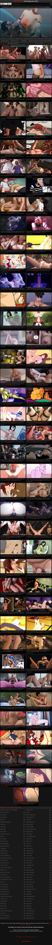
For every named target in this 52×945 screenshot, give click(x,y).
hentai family (30, 870)
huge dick (4, 404)
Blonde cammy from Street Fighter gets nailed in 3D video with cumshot (13, 586)
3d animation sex (13, 43)
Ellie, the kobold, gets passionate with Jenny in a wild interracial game (39, 395)
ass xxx (3, 518)
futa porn (22, 80)
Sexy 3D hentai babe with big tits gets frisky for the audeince (39, 776)
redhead (3, 500)
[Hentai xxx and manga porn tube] (1, 4)
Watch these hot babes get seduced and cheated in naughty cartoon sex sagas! (13, 700)
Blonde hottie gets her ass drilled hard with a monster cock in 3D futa (39, 433)
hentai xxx (43, 232)
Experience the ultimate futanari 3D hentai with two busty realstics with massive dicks (39, 700)
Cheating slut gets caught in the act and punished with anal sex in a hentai (13, 262)
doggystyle (30, 556)
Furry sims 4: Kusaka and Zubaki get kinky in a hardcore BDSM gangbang (13, 757)
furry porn (36, 289)
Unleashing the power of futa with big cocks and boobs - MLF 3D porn (13, 395)
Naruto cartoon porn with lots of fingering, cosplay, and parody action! (39, 338)
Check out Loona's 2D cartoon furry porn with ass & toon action (39, 319)
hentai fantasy (10, 80)
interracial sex (37, 404)
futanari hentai (31, 213)
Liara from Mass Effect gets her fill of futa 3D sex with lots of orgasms (13, 662)
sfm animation (29, 38)
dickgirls (4, 62)
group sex (12, 38)
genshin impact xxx (21, 423)
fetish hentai (4, 594)
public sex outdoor (45, 61)
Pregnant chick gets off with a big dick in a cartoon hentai (39, 567)
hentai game (4, 195)
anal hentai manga (11, 308)
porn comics (30, 308)
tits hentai (29, 834)
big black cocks (5, 872)
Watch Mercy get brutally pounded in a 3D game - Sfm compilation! (39, 490)
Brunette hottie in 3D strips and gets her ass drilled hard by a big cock (39, 548)
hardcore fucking (6, 194)
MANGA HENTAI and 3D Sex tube (13, 79)
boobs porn (5, 40)
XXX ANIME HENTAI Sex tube (39, 98)
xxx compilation (39, 38)
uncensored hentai (46, 40)
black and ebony (5, 877)
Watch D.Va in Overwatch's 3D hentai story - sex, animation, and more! (13, 243)
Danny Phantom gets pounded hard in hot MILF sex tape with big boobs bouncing (39, 605)
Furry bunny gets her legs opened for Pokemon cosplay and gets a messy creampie (13, 776)
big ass (36, 575)
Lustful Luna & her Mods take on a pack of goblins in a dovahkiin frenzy (13, 452)
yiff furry (18, 61)
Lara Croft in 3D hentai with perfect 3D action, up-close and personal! (39, 376)
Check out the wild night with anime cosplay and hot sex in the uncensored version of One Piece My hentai (13, 224)
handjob (36, 308)
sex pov (3, 882)
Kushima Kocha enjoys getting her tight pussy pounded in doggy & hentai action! (39, 357)
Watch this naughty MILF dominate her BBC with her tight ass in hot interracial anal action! (13, 300)
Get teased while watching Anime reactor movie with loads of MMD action (13, 338)
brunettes (4, 213)
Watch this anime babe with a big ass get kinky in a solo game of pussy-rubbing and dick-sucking (39, 719)
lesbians (3, 670)
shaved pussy (44, 404)
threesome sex (30, 896)
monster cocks (5, 834)
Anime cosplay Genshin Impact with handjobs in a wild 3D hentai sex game (39, 738)
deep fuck (48, 99)
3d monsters (4, 576)
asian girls (41, 194)
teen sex (37, 461)
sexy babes (4, 80)
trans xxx (4, 38)
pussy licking (30, 872)
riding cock (30, 62)
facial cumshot (5, 499)
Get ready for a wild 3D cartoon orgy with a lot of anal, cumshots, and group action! (13, 357)
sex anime (48, 38)
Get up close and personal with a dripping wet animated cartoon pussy (13, 567)
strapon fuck (30, 918)
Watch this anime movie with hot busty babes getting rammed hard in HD (39, 681)
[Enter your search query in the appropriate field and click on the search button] (51, 4)
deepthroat (13, 194)
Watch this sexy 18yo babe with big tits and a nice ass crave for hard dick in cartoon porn (13, 376)
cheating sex (4, 270)
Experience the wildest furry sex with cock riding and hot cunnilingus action (13, 681)
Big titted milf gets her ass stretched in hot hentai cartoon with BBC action (13, 529)
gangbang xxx (11, 765)
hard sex (35, 442)
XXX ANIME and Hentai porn (13, 117)
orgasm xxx (36, 556)
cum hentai (36, 613)
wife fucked (29, 915)
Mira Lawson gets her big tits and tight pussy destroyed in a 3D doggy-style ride (39, 662)
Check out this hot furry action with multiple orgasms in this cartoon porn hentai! (39, 224)
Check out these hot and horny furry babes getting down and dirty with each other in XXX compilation (39, 471)
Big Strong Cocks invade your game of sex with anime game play (39, 757)
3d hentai (37, 213)
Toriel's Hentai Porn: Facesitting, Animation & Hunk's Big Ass (13, 510)
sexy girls (14, 442)
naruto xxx (4, 898)
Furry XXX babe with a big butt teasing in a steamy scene (39, 281)
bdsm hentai (4, 310)
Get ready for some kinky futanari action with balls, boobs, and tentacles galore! (39, 643)
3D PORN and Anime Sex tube (13, 98)
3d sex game (39, 43)
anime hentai (30, 865)
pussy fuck (30, 270)
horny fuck (20, 38)
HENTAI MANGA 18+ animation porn (39, 60)
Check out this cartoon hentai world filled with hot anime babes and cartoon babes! (13, 319)
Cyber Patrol (28, 924)
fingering (37, 175)
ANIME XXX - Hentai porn (13, 60)
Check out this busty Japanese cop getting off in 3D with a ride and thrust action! (13, 738)
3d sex (24, 40)
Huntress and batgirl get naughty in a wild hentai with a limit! (39, 300)
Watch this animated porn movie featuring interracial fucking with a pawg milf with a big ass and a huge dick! (26, 795)
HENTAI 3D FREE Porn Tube (39, 117)
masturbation (5, 894)
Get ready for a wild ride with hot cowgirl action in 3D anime (13, 719)
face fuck (17, 80)
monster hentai (11, 61)
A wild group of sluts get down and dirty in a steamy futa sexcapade (13, 281)
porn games (42, 289)
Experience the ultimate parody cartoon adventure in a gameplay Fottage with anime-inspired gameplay (13, 548)
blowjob (19, 499)
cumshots (3, 848)
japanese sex (42, 99)
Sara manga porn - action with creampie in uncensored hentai (39, 243)
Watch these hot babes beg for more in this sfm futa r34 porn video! (39, 414)
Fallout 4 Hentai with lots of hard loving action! (14, 643)
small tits (4, 442)
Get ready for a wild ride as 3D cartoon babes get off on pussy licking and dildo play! (39, 262)
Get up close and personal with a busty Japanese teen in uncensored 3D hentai (13, 471)
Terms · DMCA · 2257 (20, 936)
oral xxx (29, 901)
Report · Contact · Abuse (31, 936)
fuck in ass (15, 40)
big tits (39, 708)
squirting (30, 99)
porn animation (34, 40)
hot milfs (16, 213)
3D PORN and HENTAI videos (13, 136)
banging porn (30, 858)
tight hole (18, 308)
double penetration (6, 367)
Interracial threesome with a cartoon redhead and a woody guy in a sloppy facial (13, 490)
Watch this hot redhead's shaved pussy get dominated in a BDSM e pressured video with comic (13, 605)
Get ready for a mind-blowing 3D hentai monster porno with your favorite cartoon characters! (39, 529)
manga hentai (13, 480)
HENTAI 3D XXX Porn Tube (39, 79)
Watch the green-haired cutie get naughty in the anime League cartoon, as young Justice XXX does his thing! (39, 452)
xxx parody (19, 194)
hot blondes (18, 594)
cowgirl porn (10, 213)
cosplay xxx (10, 232)
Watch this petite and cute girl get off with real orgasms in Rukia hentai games (13, 433)
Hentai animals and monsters (9, 810)
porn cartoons (31, 232)
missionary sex (31, 175)
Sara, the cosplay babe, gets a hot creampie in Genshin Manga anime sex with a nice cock (39, 624)
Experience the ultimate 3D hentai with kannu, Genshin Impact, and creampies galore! (13, 414)
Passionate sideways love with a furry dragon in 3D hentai (13, 624)
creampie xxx (4, 61)
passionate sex (31, 557)
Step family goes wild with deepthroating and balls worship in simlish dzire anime (39, 510)
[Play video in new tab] (26, 8)
